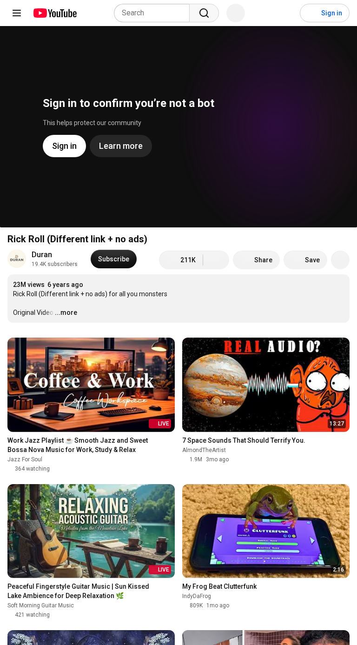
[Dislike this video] (216, 260)
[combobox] (154, 13)
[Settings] (286, 13)
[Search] (204, 13)
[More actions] (340, 260)
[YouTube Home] (54, 13)
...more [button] (66, 312)
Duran (42, 254)
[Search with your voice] (235, 13)
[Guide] (16, 13)
